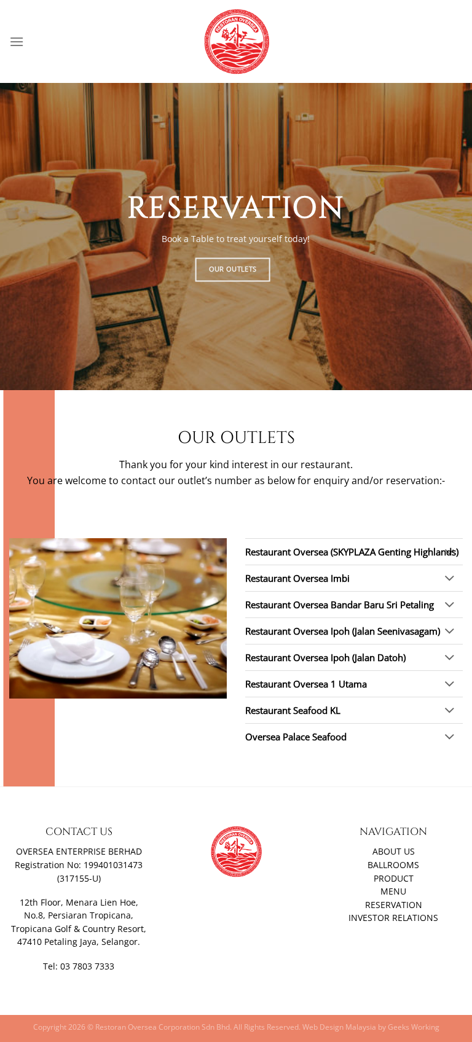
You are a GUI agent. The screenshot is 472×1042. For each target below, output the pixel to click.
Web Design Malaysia (339, 1027)
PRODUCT (394, 878)
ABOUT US (393, 851)
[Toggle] (449, 552)
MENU (393, 891)
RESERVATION (393, 905)
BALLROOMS (393, 865)
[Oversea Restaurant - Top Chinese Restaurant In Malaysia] (236, 41)
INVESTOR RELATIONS (393, 917)
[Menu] (16, 41)
